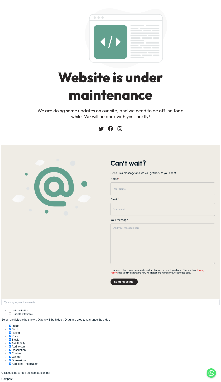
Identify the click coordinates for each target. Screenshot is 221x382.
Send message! (124, 281)
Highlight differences (22, 314)
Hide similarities (20, 310)
